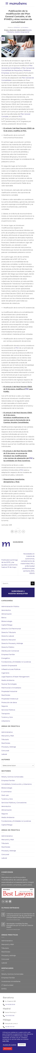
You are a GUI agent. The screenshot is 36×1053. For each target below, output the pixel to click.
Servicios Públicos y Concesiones (13, 803)
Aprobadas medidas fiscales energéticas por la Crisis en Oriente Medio (19, 925)
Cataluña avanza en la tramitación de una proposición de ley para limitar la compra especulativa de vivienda (20, 915)
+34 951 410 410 (9, 1026)
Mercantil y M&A (7, 736)
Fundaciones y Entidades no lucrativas (16, 662)
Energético (5, 658)
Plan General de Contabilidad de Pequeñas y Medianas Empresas (17, 70)
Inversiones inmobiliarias (10, 981)
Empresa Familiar (8, 654)
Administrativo (7, 732)
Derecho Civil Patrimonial (11, 629)
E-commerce (6, 792)
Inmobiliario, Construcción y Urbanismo (16, 784)
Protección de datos (9, 702)
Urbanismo (5, 721)
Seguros (4, 706)
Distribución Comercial (10, 651)
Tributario (5, 739)
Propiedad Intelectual (9, 699)
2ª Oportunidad (7, 985)
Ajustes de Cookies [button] (9, 1045)
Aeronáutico (6, 610)
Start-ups (5, 795)
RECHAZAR (7, 1048)
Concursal (5, 751)
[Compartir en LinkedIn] (12, 531)
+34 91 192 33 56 (9, 1015)
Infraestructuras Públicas (10, 669)
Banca (3, 617)
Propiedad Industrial (9, 691)
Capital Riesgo (6, 625)
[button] (6, 3)
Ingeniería (5, 673)
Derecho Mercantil (8, 640)
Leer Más (5, 1041)
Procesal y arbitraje (8, 955)
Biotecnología (6, 621)
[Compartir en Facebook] (19, 531)
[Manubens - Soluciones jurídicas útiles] (18, 3)
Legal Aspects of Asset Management (15, 677)
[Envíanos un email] (6, 901)
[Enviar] (33, 583)
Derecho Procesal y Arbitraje (12, 643)
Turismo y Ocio (7, 717)
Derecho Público (7, 647)
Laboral (4, 754)
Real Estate (5, 695)
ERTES (4, 989)
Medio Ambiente (7, 680)
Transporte (5, 713)
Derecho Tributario (8, 632)
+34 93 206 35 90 (10, 1004)
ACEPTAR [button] (22, 1044)
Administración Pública (10, 606)
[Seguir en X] (3, 901)
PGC (20, 116)
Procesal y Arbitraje (8, 747)
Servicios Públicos (8, 710)
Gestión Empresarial (22, 32)
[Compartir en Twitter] (16, 531)
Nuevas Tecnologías (9, 684)
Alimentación (6, 614)
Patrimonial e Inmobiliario (11, 688)
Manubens (25, 27)
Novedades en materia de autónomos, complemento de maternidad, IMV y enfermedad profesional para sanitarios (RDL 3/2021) (28, 563)
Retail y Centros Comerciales (12, 777)
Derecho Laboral (7, 636)
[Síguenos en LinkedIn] (10, 901)
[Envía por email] (23, 531)
